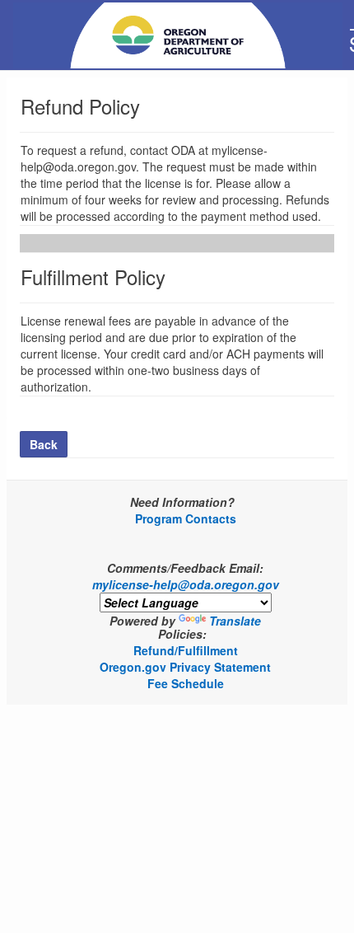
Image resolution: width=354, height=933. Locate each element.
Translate (235, 620)
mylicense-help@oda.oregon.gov (185, 584)
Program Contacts (185, 518)
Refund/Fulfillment (185, 650)
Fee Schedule (185, 683)
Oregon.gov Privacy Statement (185, 667)
